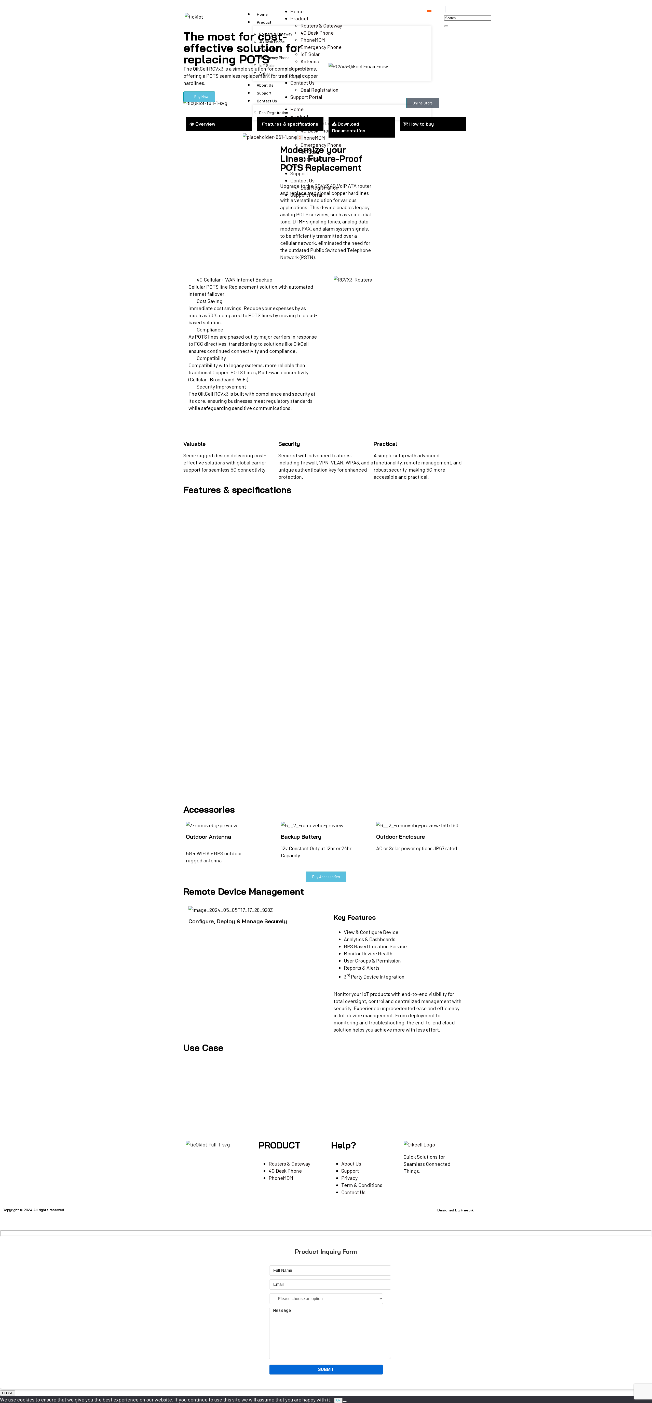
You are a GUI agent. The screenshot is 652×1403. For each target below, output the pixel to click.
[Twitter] (240, 1214)
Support (264, 93)
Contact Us (267, 101)
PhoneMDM (268, 50)
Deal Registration (273, 113)
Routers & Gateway (275, 34)
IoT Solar (267, 65)
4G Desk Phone (272, 42)
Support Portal (270, 124)
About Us (265, 85)
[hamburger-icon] (429, 11)
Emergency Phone (274, 58)
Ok (338, 1400)
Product (264, 22)
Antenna (266, 73)
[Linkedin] (253, 1214)
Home (262, 14)
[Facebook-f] (226, 1214)
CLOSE (7, 1393)
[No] (345, 1401)
